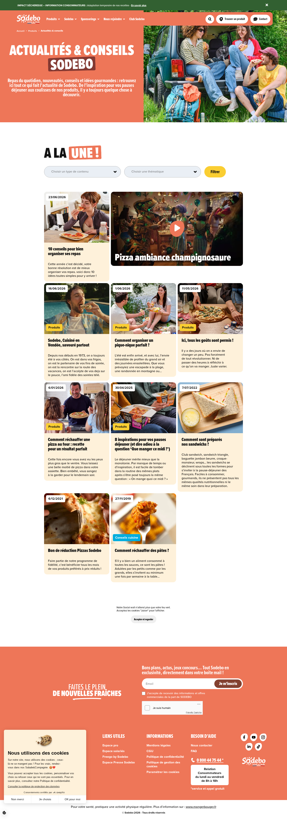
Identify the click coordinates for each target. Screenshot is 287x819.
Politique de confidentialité (165, 757)
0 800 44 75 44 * (210, 760)
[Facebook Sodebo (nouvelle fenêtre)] (244, 737)
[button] (4, 812)
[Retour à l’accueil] (253, 761)
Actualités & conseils (52, 30)
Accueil (20, 30)
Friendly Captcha (194, 712)
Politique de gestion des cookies (163, 764)
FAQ (194, 751)
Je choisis (45, 799)
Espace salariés (113, 751)
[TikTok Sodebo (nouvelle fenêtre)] (258, 747)
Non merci (17, 799)
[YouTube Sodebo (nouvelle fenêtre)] (254, 737)
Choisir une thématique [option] (147, 171)
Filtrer (215, 172)
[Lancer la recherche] (210, 19)
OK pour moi (72, 799)
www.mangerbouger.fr (201, 807)
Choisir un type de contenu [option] (70, 171)
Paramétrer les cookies (163, 772)
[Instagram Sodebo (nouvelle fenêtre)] (263, 737)
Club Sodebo (137, 19)
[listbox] (83, 171)
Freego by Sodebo (115, 757)
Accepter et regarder (143, 619)
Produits (32, 30)
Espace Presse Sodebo (118, 762)
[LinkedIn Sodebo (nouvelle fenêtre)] (249, 747)
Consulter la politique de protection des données (34, 786)
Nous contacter (201, 745)
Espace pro (110, 745)
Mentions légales (159, 745)
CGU (150, 751)
